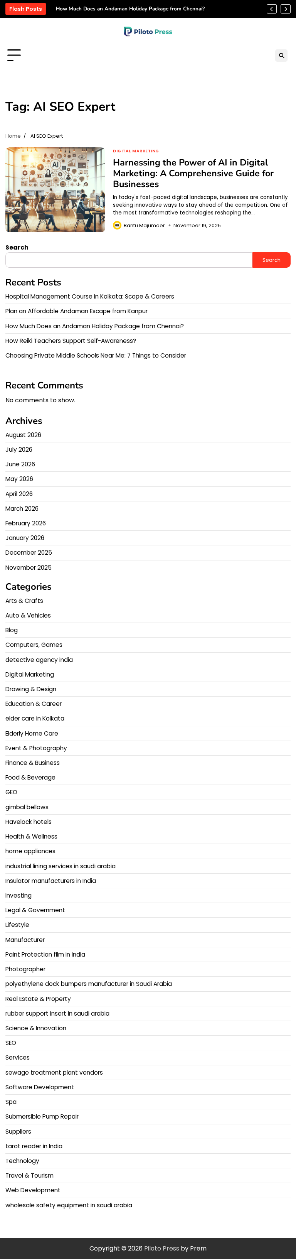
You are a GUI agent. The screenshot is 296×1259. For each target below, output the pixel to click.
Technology (22, 1161)
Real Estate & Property (38, 999)
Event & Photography (36, 748)
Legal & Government (35, 910)
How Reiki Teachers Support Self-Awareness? (70, 341)
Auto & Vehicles (28, 615)
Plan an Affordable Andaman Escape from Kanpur (76, 311)
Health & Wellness (31, 836)
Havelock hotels (28, 822)
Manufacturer (25, 940)
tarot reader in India (33, 1146)
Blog (11, 630)
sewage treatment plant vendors (54, 1072)
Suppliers (18, 1131)
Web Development (33, 1190)
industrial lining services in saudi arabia (60, 866)
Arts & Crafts (24, 601)
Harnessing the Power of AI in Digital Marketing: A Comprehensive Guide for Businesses (193, 173)
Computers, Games (33, 645)
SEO (10, 1043)
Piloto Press (161, 1248)
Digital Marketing (136, 151)
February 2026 (25, 523)
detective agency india (39, 660)
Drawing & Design (30, 689)
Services (17, 1057)
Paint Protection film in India (45, 954)
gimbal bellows (27, 807)
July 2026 (18, 450)
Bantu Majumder (144, 225)
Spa (11, 1102)
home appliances (30, 851)
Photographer (25, 969)
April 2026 (19, 494)
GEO (11, 792)
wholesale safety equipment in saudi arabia (68, 1205)
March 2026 (22, 509)
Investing (18, 895)
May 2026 (19, 479)
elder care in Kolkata (34, 718)
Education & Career (33, 704)
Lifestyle (17, 925)
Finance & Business (32, 763)
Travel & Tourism (29, 1175)
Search (17, 247)
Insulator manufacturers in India (50, 881)
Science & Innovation (35, 1028)
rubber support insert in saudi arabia (57, 1013)
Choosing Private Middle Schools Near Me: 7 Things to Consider (95, 355)
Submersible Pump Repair (42, 1116)
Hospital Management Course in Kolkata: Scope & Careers (89, 296)
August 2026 (23, 435)
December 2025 (28, 552)
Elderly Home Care (31, 733)
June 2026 (20, 464)
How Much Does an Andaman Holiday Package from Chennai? (130, 9)
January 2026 (24, 538)
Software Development (39, 1087)
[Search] (281, 55)
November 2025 (28, 568)
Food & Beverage (30, 777)
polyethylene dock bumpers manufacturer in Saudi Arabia (88, 984)
